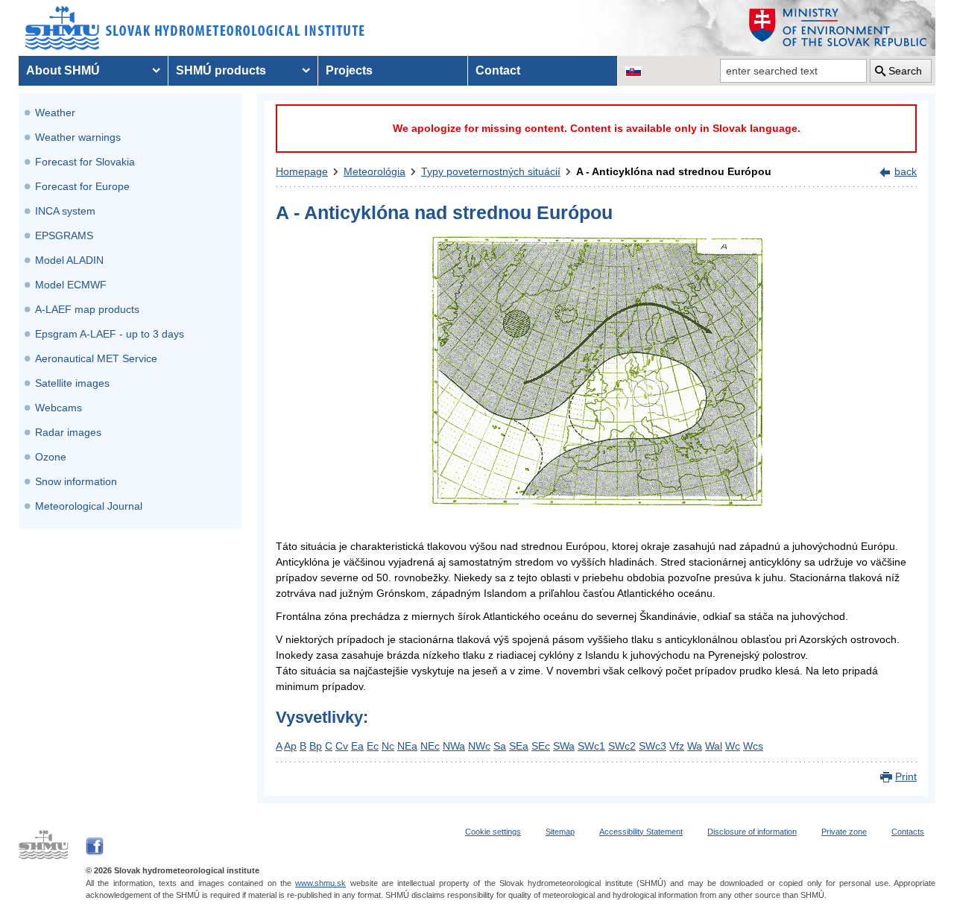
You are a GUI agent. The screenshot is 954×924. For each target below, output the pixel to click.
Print (906, 776)
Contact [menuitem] (498, 70)
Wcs (753, 746)
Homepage (302, 171)
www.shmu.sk (320, 883)
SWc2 (622, 746)
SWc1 (591, 746)
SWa (564, 746)
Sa (499, 746)
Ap (290, 746)
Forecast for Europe (82, 186)
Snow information (76, 481)
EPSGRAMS (64, 235)
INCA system (65, 211)
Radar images (68, 432)
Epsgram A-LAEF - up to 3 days (109, 334)
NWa (454, 746)
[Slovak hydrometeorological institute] (195, 28)
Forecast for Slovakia (85, 162)
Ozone (50, 457)
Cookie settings (493, 831)
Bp (315, 746)
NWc (479, 746)
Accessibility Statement (641, 831)
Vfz (676, 746)
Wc (732, 746)
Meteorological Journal (88, 506)
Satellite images (72, 383)
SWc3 (652, 746)
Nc (388, 746)
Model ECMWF (71, 285)
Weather (55, 112)
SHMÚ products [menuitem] (221, 70)
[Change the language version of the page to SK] (633, 71)
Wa (694, 746)
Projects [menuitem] (349, 70)
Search (905, 71)
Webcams (58, 408)
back (905, 171)
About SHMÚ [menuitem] (63, 70)
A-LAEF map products (87, 309)
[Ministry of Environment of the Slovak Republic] (838, 27)
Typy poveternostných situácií (490, 171)
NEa (407, 746)
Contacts (907, 831)
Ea (357, 746)
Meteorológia (374, 171)
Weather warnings (78, 137)
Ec (373, 746)
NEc (430, 746)
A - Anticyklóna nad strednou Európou (673, 171)
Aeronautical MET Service (96, 358)
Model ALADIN (69, 260)
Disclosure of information (752, 831)
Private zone (844, 831)
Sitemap (560, 831)
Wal (713, 746)
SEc (540, 746)
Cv (341, 746)
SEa (518, 746)
